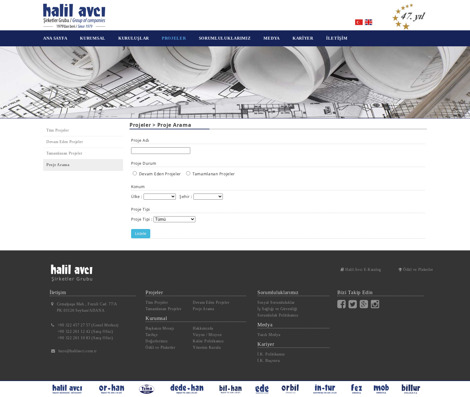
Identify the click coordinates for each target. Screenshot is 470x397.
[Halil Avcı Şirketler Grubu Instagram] (376, 304)
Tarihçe (151, 334)
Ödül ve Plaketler (417, 269)
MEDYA (271, 38)
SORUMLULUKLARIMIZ (225, 38)
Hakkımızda (203, 328)
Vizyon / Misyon (207, 334)
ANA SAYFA (55, 38)
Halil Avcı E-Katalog (362, 269)
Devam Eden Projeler (64, 142)
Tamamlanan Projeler (64, 153)
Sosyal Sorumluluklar (276, 302)
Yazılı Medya (268, 334)
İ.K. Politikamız (271, 354)
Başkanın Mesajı (159, 328)
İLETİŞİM (337, 38)
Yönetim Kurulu (207, 347)
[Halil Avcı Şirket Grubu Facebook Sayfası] (343, 304)
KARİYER (303, 38)
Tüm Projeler (57, 130)
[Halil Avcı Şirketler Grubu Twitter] (354, 304)
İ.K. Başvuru (268, 360)
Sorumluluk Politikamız (277, 315)
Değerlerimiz (156, 341)
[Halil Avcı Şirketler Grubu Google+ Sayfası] (365, 304)
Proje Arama (58, 165)
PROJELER (174, 38)
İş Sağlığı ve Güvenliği (277, 309)
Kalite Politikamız (208, 341)
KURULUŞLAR (133, 38)
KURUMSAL (93, 38)
